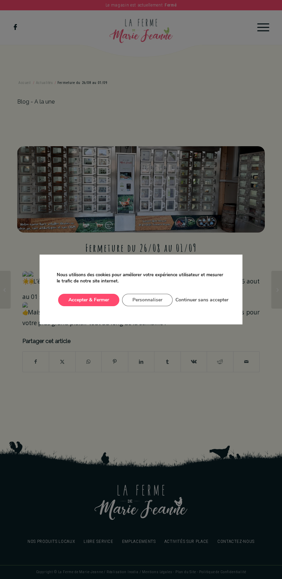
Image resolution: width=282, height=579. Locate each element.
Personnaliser (147, 300)
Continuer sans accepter (201, 300)
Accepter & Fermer (88, 300)
